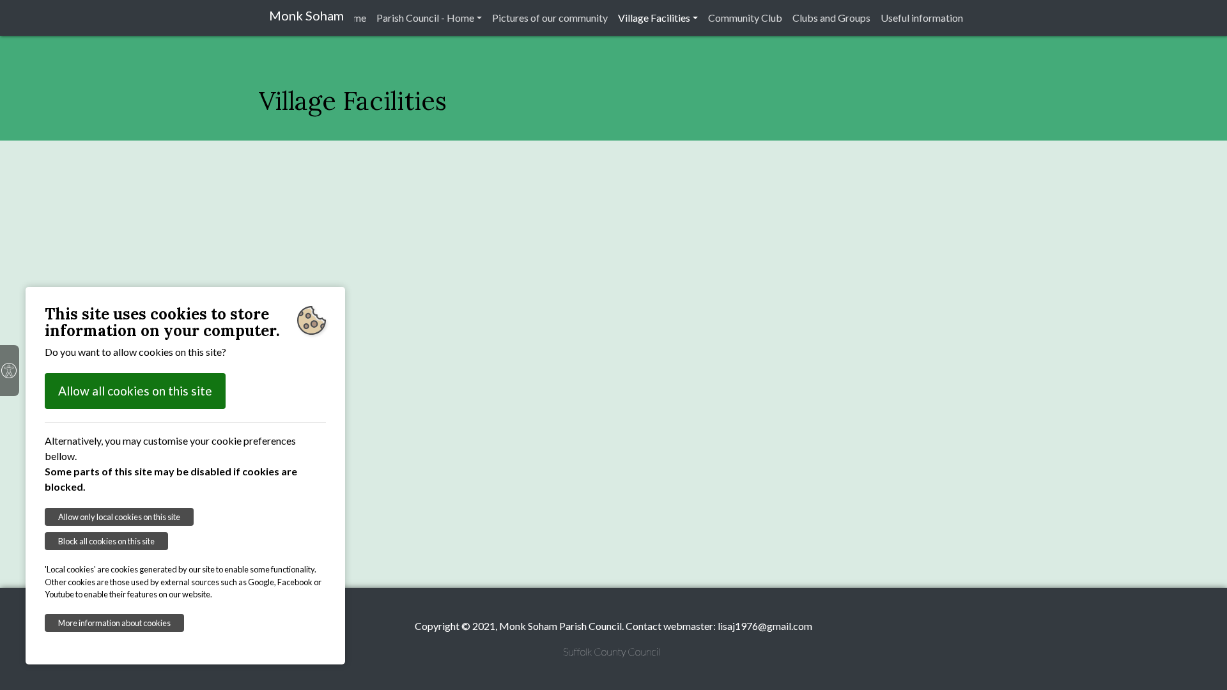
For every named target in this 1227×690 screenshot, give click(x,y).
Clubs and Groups (831, 18)
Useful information (922, 18)
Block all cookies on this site (106, 541)
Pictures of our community (550, 18)
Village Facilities (654, 18)
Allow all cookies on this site (135, 390)
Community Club (745, 18)
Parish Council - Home (425, 18)
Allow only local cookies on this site (119, 517)
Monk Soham (306, 15)
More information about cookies (114, 623)
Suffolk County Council (611, 651)
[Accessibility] (9, 370)
